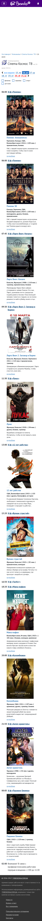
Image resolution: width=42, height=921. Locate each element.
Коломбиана (12, 701)
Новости (9, 900)
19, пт (11, 75)
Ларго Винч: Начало (16, 279)
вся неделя (9, 72)
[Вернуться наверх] (38, 914)
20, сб (17, 75)
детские (8, 83)
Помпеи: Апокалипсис (17, 137)
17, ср (32, 72)
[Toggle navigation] (4, 3)
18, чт (4, 75)
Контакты (9, 918)
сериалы (18, 80)
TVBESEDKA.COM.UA (20, 878)
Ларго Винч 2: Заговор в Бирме (21, 355)
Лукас (9, 424)
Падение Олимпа (14, 836)
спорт (28, 80)
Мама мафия (13, 632)
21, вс (24, 75)
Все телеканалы (12, 906)
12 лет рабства (14, 490)
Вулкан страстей (14, 559)
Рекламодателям (12, 915)
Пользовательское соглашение (17, 911)
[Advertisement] (21, 30)
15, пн (18, 72)
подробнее (11, 156)
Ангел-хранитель (15, 767)
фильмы (7, 80)
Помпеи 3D (12, 206)
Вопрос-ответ (11, 903)
